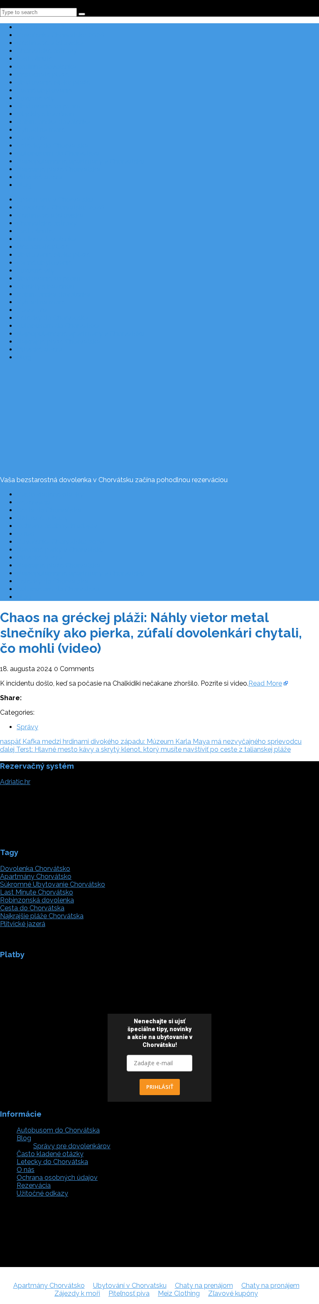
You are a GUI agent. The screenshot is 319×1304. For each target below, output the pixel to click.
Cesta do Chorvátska (49, 510)
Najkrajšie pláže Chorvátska (58, 169)
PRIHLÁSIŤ (159, 1087)
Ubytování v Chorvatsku (130, 1285)
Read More (265, 683)
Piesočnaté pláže (43, 74)
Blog (24, 185)
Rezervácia (34, 502)
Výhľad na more (41, 130)
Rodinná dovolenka (46, 67)
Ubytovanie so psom (49, 106)
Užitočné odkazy (42, 518)
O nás (25, 534)
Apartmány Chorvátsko (35, 876)
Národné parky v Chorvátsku (60, 550)
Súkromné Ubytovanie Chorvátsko (52, 884)
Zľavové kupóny (233, 1293)
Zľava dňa (32, 138)
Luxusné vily (35, 98)
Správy (27, 727)
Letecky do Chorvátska (52, 146)
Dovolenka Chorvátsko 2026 (60, 35)
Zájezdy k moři (77, 1293)
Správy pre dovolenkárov (71, 1146)
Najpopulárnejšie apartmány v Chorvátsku (81, 161)
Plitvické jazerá (39, 177)
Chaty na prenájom (204, 1285)
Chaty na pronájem (270, 1285)
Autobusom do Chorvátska (58, 153)
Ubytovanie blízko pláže (53, 82)
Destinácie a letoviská (50, 43)
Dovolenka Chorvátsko (35, 869)
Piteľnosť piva (129, 1293)
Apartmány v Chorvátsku (55, 27)
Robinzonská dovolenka (54, 122)
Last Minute (35, 59)
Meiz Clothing (179, 1293)
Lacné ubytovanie (44, 90)
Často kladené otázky (50, 494)
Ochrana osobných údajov (57, 526)
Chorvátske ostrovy (47, 51)
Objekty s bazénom (47, 114)
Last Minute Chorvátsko (36, 892)
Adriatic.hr (15, 782)
